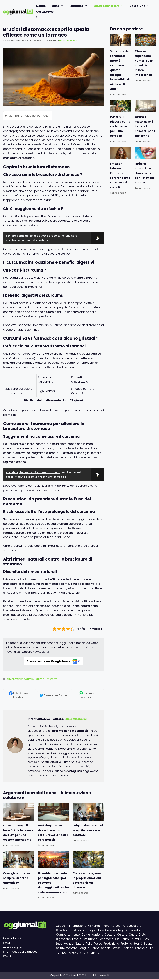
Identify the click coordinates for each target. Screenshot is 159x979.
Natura (79, 943)
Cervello (134, 930)
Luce (59, 943)
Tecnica (127, 948)
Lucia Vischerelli (76, 719)
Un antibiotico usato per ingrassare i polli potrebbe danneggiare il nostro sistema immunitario (53, 882)
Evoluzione (90, 939)
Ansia (105, 926)
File (117, 939)
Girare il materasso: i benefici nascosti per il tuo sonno (145, 126)
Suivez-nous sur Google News (49, 661)
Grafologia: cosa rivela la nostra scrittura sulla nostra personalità (53, 833)
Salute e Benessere (106, 6)
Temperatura (144, 948)
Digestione (63, 939)
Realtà (137, 943)
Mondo (68, 943)
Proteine (126, 943)
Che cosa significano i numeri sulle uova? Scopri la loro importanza (144, 63)
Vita (82, 952)
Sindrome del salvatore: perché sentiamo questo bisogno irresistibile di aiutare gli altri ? (120, 70)
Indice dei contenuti (29, 116)
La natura (76, 6)
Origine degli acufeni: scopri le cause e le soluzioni (88, 830)
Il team (8, 943)
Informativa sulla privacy (20, 951)
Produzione (111, 943)
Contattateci (45, 12)
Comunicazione (92, 934)
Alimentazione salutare (20, 679)
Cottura (110, 934)
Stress (116, 948)
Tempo (61, 952)
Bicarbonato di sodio (70, 930)
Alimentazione (76, 926)
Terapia (73, 952)
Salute (148, 943)
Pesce (98, 943)
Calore (99, 930)
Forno (125, 939)
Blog (90, 930)
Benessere (134, 926)
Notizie (41, 6)
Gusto (144, 939)
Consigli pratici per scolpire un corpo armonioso (16, 878)
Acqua (60, 926)
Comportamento (68, 934)
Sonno (95, 948)
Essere (76, 939)
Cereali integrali (116, 930)
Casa (55, 6)
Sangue (84, 948)
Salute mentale (66, 948)
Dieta (142, 934)
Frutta (134, 939)
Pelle (89, 943)
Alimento (94, 926)
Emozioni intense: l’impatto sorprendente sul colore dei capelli (120, 175)
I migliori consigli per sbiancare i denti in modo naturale (145, 173)
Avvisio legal (11, 947)
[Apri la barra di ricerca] (37, 17)
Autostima (118, 926)
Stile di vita (137, 6)
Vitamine (93, 952)
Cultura (122, 934)
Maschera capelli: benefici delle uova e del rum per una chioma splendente (18, 833)
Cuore (133, 934)
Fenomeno (106, 939)
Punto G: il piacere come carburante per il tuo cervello (120, 126)
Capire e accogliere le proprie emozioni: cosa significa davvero (87, 880)
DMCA (7, 956)
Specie (105, 948)
